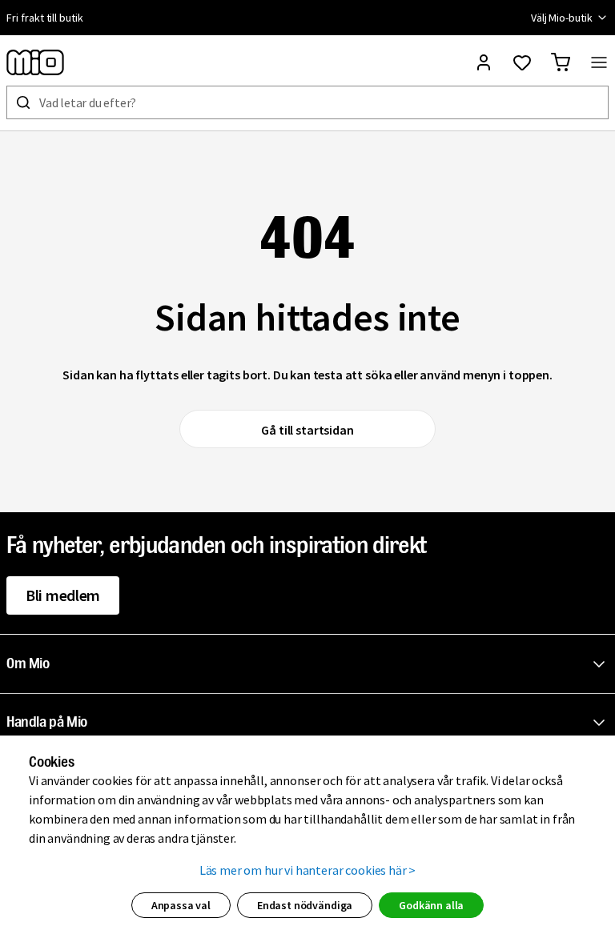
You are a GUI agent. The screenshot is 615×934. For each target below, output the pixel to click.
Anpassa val (181, 905)
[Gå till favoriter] (522, 62)
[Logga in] (484, 62)
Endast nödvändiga (304, 905)
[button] (310, 664)
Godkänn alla (431, 905)
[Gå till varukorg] (561, 62)
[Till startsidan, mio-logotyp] (35, 62)
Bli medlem (63, 595)
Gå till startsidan (307, 430)
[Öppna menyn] (599, 62)
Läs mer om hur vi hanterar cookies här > (307, 870)
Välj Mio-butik (562, 17)
